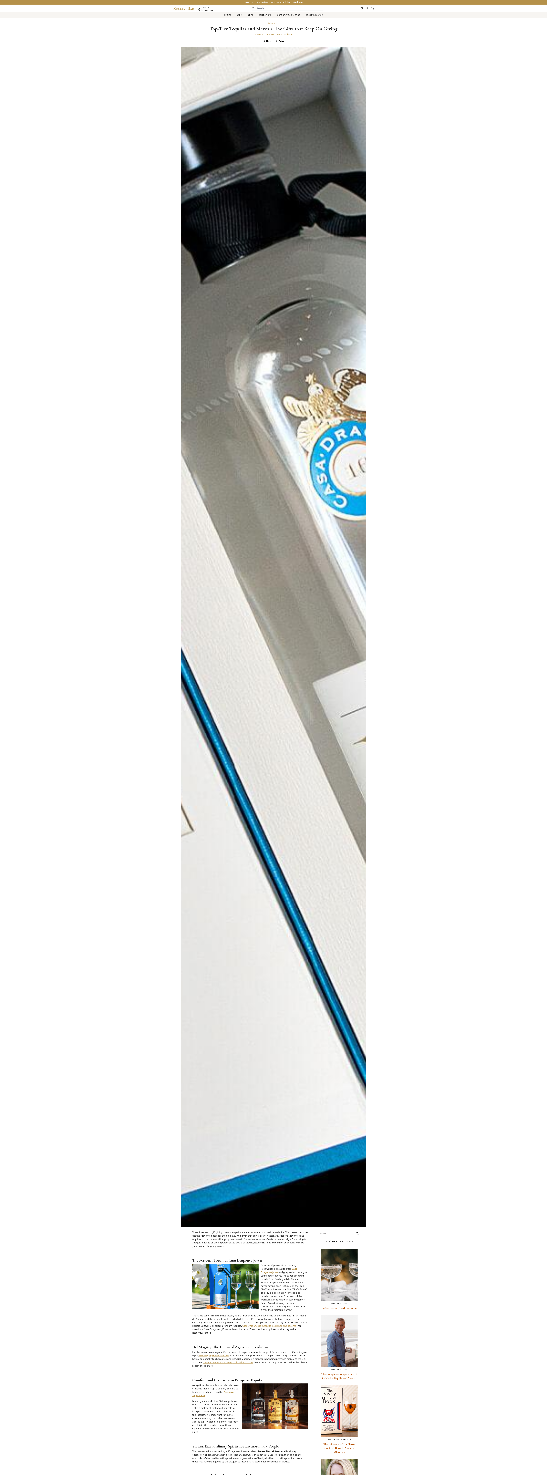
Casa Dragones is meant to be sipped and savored (269, 1325)
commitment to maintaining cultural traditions (228, 1362)
